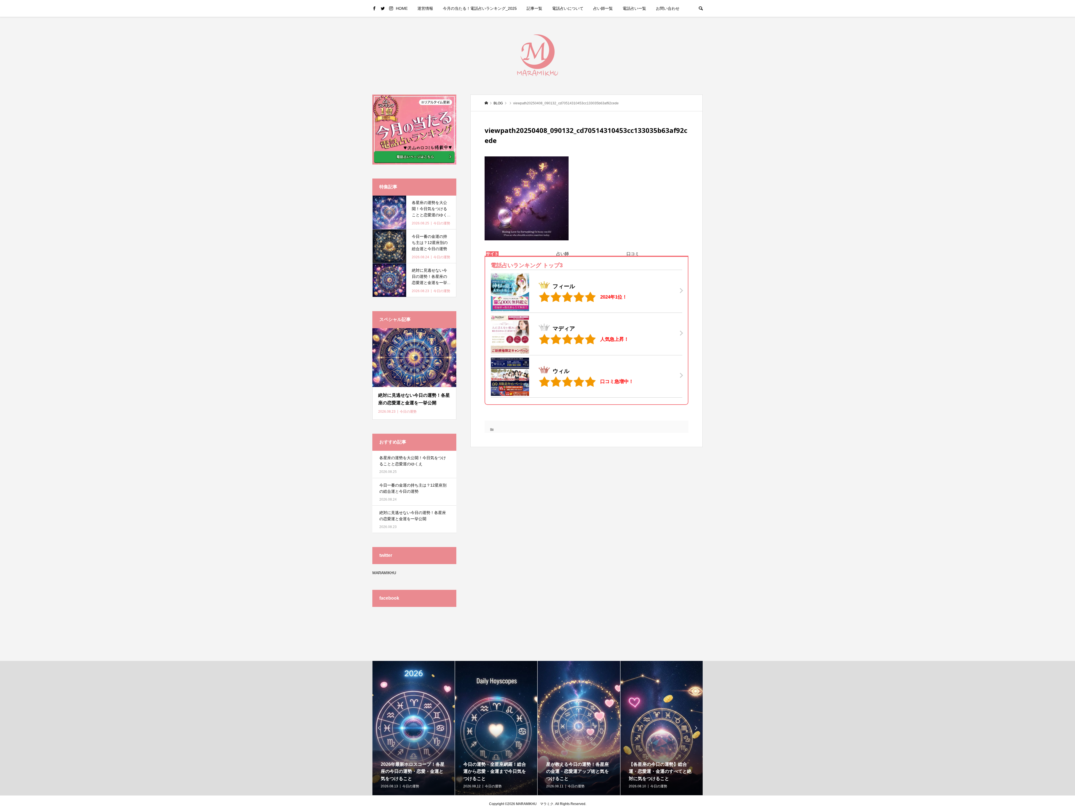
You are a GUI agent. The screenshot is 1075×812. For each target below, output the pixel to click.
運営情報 (425, 8)
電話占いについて (567, 8)
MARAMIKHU (384, 573)
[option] (413, 728)
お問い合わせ (667, 8)
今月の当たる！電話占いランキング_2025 (480, 8)
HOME (402, 8)
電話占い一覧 (634, 8)
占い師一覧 (603, 8)
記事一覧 (534, 8)
